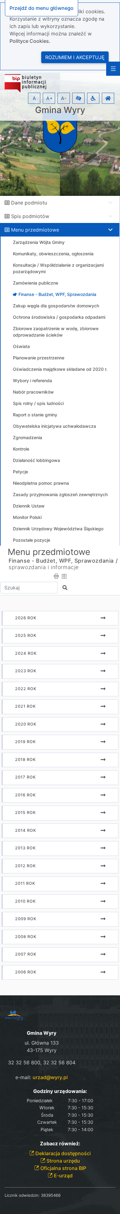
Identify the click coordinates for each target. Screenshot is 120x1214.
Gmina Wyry (60, 110)
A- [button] (63, 98)
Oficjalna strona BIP (62, 1168)
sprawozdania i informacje (44, 567)
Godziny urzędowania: (60, 1091)
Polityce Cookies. (30, 41)
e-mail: (41, 1077)
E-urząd (63, 1175)
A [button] (34, 98)
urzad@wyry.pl (50, 1077)
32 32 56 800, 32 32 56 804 (41, 1062)
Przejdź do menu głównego (42, 8)
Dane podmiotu (29, 203)
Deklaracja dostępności (62, 1153)
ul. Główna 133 (42, 1043)
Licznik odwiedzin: (22, 1195)
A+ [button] (49, 98)
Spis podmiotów (30, 216)
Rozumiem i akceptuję (75, 57)
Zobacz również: (60, 1144)
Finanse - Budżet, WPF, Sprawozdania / (63, 560)
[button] (78, 98)
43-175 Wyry (42, 1050)
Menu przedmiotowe (35, 230)
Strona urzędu (62, 1161)
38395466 (51, 1195)
